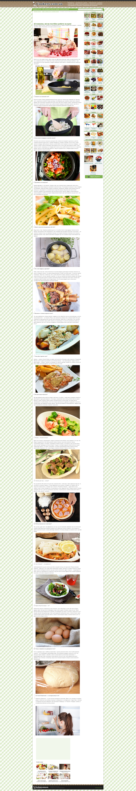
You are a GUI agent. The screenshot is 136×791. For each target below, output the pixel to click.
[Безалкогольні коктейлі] (93, 126)
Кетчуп (100, 100)
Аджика (87, 100)
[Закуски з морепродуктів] (100, 17)
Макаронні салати (100, 28)
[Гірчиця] (93, 99)
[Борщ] (87, 35)
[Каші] (100, 145)
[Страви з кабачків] (100, 81)
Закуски (93, 12)
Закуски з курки (94, 19)
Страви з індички (94, 55)
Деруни (93, 146)
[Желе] (93, 108)
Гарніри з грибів (94, 92)
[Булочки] (93, 117)
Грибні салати (87, 28)
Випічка (93, 112)
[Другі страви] (93, 152)
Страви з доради (100, 64)
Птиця (93, 48)
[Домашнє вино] (100, 126)
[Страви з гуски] (87, 54)
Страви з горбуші (94, 64)
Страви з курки (100, 55)
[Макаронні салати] (100, 26)
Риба (93, 57)
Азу (87, 45)
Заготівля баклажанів (100, 137)
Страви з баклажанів (93, 83)
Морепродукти (93, 66)
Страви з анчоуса (87, 64)
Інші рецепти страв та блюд (93, 139)
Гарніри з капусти (100, 92)
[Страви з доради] (100, 63)
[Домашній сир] (93, 135)
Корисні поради (98, 163)
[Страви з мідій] (100, 72)
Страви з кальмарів (87, 74)
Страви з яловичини (100, 46)
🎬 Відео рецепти (94, 176)
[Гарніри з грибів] (93, 90)
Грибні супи (100, 36)
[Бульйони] (93, 35)
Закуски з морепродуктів (100, 19)
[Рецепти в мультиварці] (93, 171)
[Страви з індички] (93, 54)
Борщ (87, 36)
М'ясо (93, 39)
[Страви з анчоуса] (87, 63)
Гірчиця (93, 100)
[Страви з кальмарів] (87, 72)
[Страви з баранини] (93, 44)
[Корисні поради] (98, 161)
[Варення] (87, 135)
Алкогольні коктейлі (87, 128)
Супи (93, 30)
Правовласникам (98, 787)
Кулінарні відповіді (89, 163)
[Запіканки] (100, 117)
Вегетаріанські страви (100, 154)
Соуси (93, 94)
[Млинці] (87, 117)
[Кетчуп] (100, 99)
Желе (93, 109)
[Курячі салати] (93, 26)
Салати (93, 21)
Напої (93, 121)
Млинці (87, 118)
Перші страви (87, 154)
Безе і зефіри (87, 110)
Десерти (93, 103)
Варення (87, 136)
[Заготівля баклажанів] (100, 135)
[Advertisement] (58, 17)
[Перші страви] (87, 152)
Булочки (94, 118)
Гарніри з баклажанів (87, 92)
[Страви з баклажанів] (93, 81)
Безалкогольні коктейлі (94, 128)
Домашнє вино (100, 128)
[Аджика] (87, 99)
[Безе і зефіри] (87, 108)
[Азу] (87, 44)
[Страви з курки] (100, 54)
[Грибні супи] (100, 35)
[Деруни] (93, 145)
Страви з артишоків (87, 83)
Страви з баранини (93, 46)
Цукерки (100, 109)
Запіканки (100, 118)
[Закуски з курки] (93, 17)
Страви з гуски (87, 55)
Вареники (87, 146)
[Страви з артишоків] (87, 81)
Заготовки (94, 130)
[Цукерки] (100, 108)
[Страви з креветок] (93, 72)
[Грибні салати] (87, 26)
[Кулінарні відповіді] (88, 161)
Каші (100, 146)
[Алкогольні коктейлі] (87, 126)
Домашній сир (93, 137)
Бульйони (93, 36)
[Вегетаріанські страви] (100, 152)
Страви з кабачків (100, 83)
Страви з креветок (94, 74)
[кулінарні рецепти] (49, 6)
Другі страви (93, 153)
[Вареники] (87, 145)
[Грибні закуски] (87, 17)
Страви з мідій (100, 74)
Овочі (93, 76)
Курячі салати (93, 28)
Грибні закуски (87, 19)
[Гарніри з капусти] (100, 90)
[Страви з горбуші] (93, 63)
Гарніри (93, 85)
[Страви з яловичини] (100, 44)
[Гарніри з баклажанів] (87, 90)
